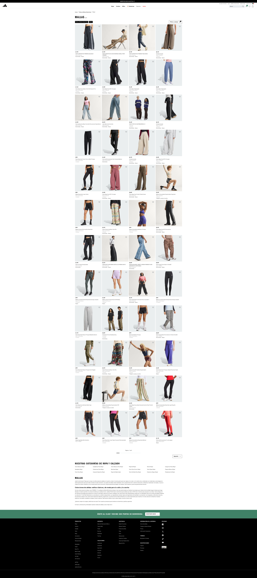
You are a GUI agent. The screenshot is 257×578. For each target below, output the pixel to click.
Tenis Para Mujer (79, 472)
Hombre (118, 6)
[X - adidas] (172, 532)
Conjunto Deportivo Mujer (99, 472)
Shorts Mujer (150, 466)
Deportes (138, 6)
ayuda (229, 3)
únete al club (248, 3)
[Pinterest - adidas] (172, 535)
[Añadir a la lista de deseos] (99, 26)
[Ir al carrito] (252, 6)
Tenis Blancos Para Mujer (117, 466)
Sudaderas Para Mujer (98, 466)
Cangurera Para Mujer (170, 466)
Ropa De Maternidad (116, 472)
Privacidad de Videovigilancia (143, 572)
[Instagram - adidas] (172, 528)
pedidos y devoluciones (235, 3)
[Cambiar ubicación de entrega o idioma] (253, 4)
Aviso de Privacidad (161, 572)
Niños (123, 6)
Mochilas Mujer (114, 469)
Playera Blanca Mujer (170, 469)
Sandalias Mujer (79, 469)
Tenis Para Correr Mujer (134, 469)
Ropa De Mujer (132, 466)
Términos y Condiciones (109, 572)
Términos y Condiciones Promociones (128, 572)
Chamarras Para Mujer (98, 469)
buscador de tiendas (223, 3)
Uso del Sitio (117, 572)
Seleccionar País (152, 572)
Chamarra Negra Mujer (152, 472)
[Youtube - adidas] (172, 542)
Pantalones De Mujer (170, 472)
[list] (122, 22)
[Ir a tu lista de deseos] (249, 6)
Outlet (144, 6)
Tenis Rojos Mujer (151, 469)
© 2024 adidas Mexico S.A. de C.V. (128, 576)
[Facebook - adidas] (172, 524)
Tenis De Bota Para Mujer (135, 472)
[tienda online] (5, 5)
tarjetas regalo (242, 3)
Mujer (112, 6)
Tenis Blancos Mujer (80, 466)
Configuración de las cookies (98, 572)
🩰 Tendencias (130, 6)
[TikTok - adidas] (172, 539)
